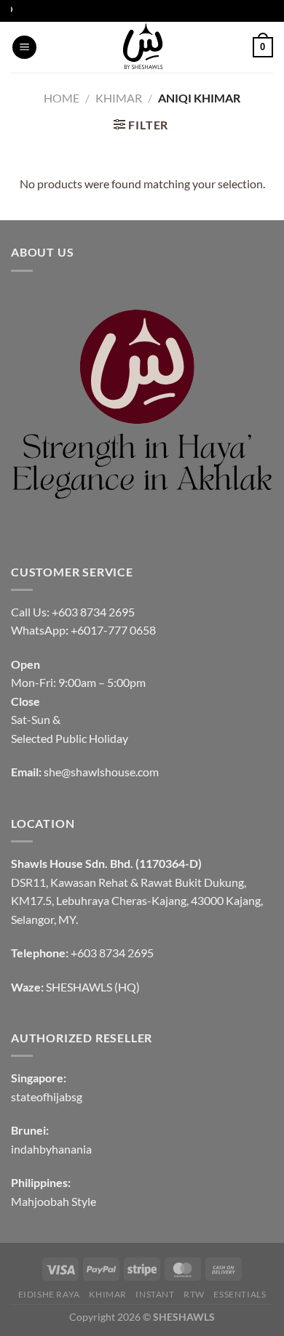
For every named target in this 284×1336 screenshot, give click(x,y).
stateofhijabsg (46, 1096)
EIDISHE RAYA (49, 1294)
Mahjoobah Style (53, 1201)
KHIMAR (118, 98)
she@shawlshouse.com (101, 771)
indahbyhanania (51, 1149)
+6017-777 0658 (113, 630)
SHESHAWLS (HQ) (93, 987)
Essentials (239, 1294)
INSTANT (154, 1294)
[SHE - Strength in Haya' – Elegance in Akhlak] (142, 47)
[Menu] (24, 48)
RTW (194, 1294)
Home (61, 98)
